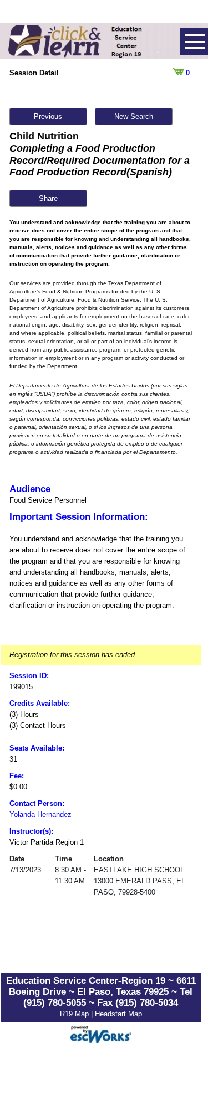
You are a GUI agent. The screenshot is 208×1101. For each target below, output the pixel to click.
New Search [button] (133, 116)
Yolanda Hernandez (40, 814)
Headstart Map (118, 1014)
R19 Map (75, 1014)
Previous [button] (48, 116)
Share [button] (48, 198)
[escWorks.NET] (100, 1033)
